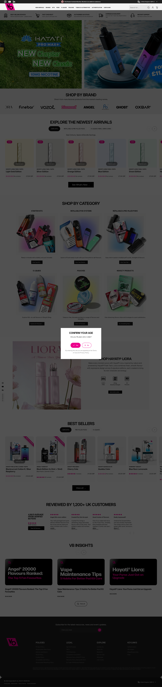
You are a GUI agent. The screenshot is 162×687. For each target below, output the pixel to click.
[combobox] (148, 1)
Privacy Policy (84, 353)
